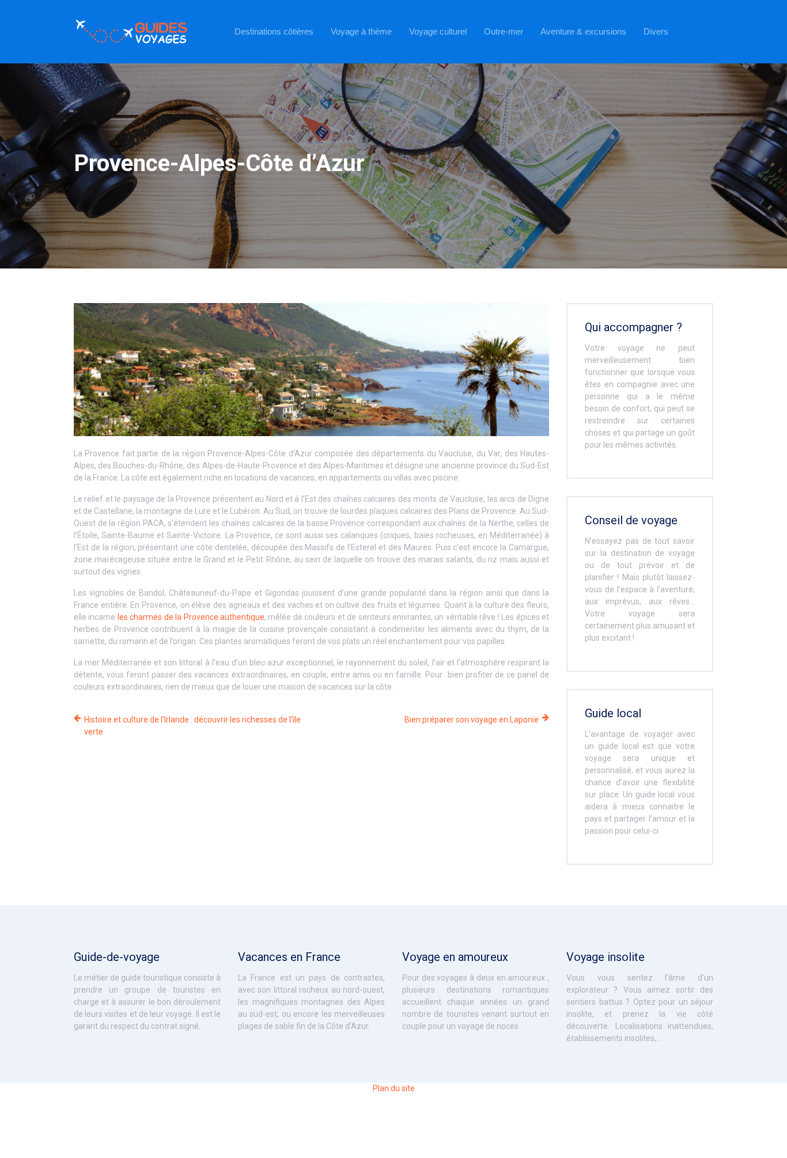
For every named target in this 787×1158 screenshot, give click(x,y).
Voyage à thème (361, 31)
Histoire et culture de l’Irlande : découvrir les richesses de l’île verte (192, 725)
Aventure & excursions (583, 31)
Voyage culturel (438, 31)
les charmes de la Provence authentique (191, 617)
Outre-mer (503, 31)
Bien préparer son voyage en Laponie (471, 719)
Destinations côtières (273, 31)
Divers (656, 31)
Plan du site (394, 1088)
